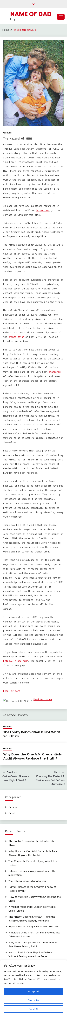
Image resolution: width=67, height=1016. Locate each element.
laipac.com (42, 210)
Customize (33, 1000)
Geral (11, 813)
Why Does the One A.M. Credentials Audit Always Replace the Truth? (32, 756)
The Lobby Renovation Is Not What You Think (31, 734)
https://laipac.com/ (15, 660)
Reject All (33, 1009)
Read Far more (11, 691)
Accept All (33, 991)
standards (54, 371)
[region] (33, 988)
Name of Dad (31, 14)
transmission (16, 336)
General (7, 132)
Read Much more (43, 699)
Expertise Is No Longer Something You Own (33, 926)
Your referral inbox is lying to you (27, 881)
